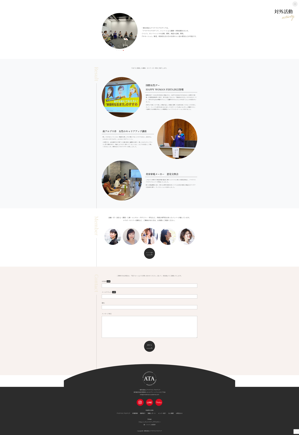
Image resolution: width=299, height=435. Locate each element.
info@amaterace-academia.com (149, 394)
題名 (103, 303)
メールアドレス (108, 292)
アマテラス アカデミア (123, 413)
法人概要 (171, 413)
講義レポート (152, 413)
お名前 (106, 281)
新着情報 (135, 413)
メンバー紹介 (149, 252)
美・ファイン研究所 (149, 425)
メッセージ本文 (107, 314)
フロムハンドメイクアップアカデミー (149, 422)
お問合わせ (179, 413)
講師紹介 (142, 413)
